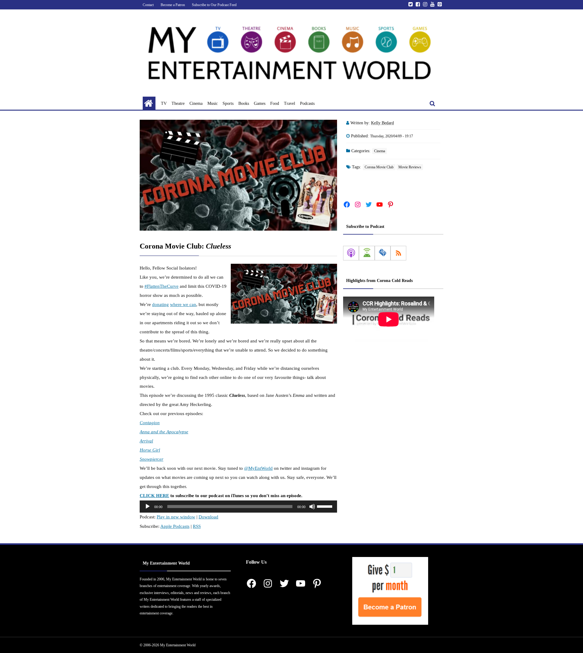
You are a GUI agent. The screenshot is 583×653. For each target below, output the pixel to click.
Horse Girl (150, 450)
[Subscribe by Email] (382, 253)
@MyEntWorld (258, 468)
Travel (289, 103)
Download (208, 516)
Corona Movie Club (379, 167)
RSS (197, 526)
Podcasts (307, 103)
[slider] (325, 505)
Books (243, 103)
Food (274, 103)
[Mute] (312, 506)
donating (160, 304)
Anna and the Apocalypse (164, 431)
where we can (183, 304)
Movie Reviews (409, 167)
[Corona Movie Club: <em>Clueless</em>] (238, 175)
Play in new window (176, 516)
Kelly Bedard (382, 123)
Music (212, 103)
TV (164, 103)
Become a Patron (173, 5)
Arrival (146, 440)
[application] (238, 506)
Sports (228, 103)
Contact (148, 5)
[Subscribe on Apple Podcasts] (351, 253)
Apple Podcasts (174, 526)
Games (259, 103)
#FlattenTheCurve (162, 286)
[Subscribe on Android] (367, 253)
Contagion (150, 422)
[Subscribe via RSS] (398, 253)
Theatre (178, 103)
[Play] (148, 506)
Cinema (196, 103)
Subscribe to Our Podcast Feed (214, 5)
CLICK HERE (154, 495)
